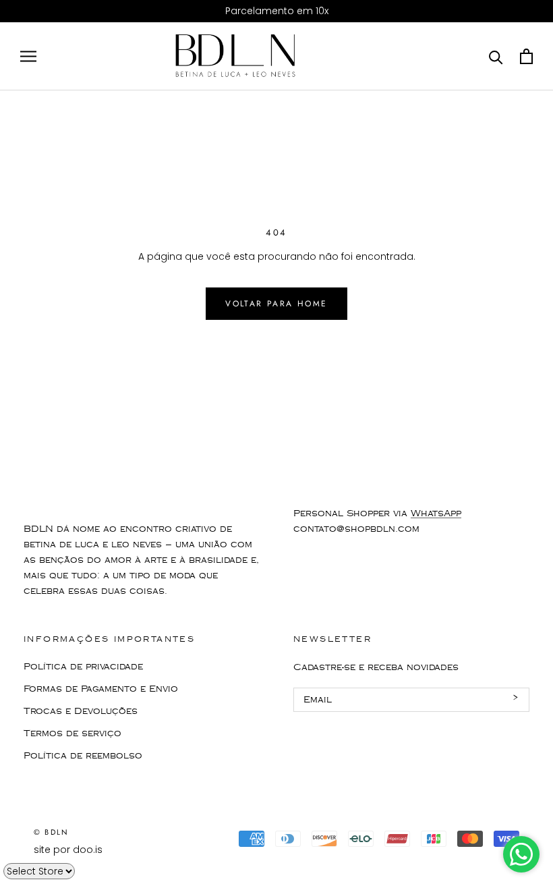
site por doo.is (68, 849)
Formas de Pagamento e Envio (101, 689)
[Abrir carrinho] (526, 56)
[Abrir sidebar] (28, 56)
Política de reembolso (83, 755)
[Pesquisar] (496, 56)
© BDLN (51, 832)
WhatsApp (436, 513)
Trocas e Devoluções (81, 711)
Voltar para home (276, 304)
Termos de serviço (72, 733)
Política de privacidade (83, 666)
